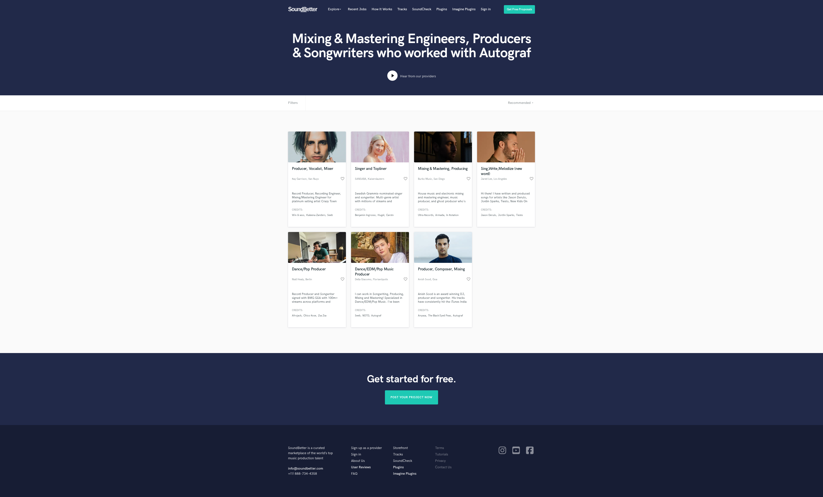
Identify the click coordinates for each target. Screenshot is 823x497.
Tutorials (441, 454)
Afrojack (297, 315)
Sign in (486, 9)
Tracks (402, 9)
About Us (358, 461)
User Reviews (361, 467)
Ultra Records (425, 215)
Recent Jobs (357, 9)
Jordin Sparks (506, 215)
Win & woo (298, 215)
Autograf (376, 315)
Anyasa (422, 315)
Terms (439, 448)
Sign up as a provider (366, 448)
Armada (439, 215)
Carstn (390, 215)
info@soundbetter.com (305, 469)
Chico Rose (309, 315)
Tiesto (519, 215)
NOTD (365, 315)
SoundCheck (421, 9)
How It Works (382, 9)
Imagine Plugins (464, 9)
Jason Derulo (488, 215)
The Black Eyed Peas (439, 315)
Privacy (440, 461)
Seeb (330, 215)
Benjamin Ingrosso (365, 215)
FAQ (354, 474)
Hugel (381, 215)
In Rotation (452, 215)
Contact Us (443, 467)
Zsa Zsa (322, 315)
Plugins (441, 9)
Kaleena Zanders (315, 215)
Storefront (400, 448)
